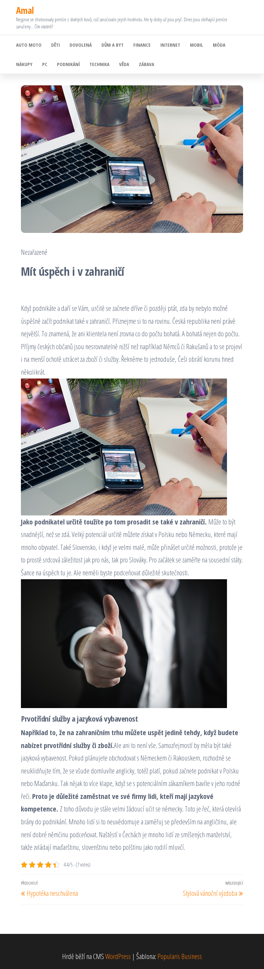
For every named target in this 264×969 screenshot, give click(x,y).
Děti (55, 45)
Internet (170, 45)
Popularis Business (179, 956)
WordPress (118, 956)
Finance (142, 45)
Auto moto (29, 45)
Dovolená (81, 45)
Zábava (146, 64)
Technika (99, 64)
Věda (124, 64)
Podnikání (68, 64)
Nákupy (24, 64)
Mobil (196, 45)
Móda (219, 45)
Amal (25, 10)
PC (44, 64)
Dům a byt (112, 45)
